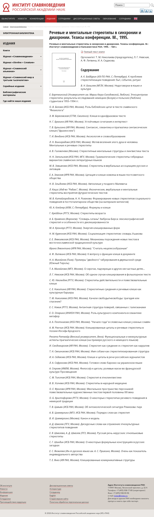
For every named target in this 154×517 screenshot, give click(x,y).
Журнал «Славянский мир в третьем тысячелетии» (18, 79)
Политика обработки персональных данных (69, 502)
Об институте (8, 18)
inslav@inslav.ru (121, 495)
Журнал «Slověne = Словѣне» (19, 62)
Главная (5, 27)
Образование (109, 18)
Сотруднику (125, 18)
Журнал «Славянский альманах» (15, 70)
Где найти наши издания (17, 101)
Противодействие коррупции (13, 502)
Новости (22, 18)
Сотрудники (64, 18)
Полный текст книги (94, 51)
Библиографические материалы (14, 93)
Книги (6, 50)
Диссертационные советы (86, 18)
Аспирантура (55, 489)
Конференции (37, 18)
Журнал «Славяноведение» (18, 56)
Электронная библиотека (18, 27)
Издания (51, 18)
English (135, 19)
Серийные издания (13, 86)
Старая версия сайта (59, 498)
